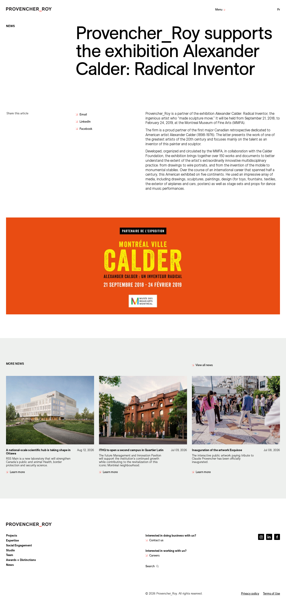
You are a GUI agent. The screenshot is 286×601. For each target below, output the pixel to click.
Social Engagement (19, 545)
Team (9, 554)
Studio (10, 550)
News (10, 564)
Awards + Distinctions (21, 559)
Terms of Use (271, 593)
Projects (11, 535)
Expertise (12, 540)
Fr (278, 9)
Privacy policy (250, 593)
